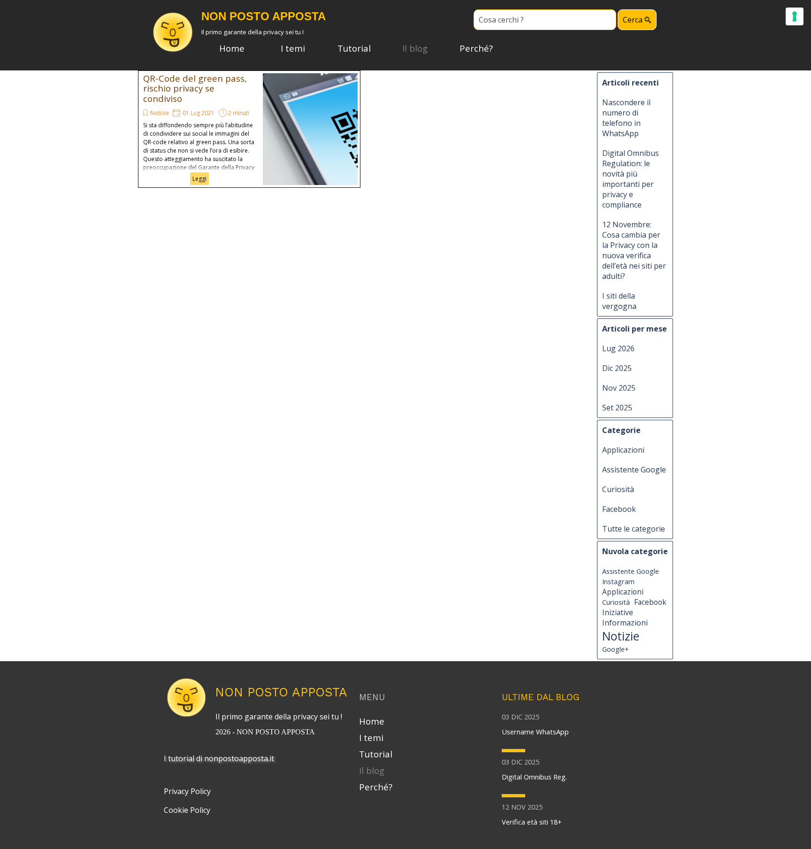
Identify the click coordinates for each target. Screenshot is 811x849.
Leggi (199, 179)
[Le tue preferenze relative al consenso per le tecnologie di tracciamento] (794, 16)
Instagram (618, 581)
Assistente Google (634, 469)
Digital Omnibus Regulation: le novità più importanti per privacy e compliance (630, 179)
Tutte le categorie (633, 529)
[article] (249, 129)
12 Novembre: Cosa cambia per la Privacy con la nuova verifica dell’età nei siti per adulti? (634, 250)
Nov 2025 (618, 388)
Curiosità (618, 489)
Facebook (619, 509)
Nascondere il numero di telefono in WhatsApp (626, 118)
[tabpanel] (281, 723)
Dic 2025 (617, 368)
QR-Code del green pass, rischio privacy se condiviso (195, 88)
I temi (293, 48)
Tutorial (354, 48)
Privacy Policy (187, 791)
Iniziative (617, 612)
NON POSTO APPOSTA (281, 692)
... (575, 731)
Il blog (415, 48)
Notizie (159, 113)
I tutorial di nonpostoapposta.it (219, 758)
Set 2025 (617, 407)
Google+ (615, 649)
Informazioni (625, 622)
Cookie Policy (187, 810)
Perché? (476, 48)
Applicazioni (623, 450)
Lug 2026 (618, 348)
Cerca (633, 20)
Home (232, 48)
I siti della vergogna (619, 301)
